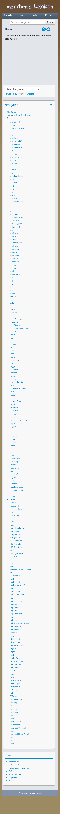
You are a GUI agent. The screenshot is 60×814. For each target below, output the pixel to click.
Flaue (11, 391)
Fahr (11, 131)
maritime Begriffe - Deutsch (19, 115)
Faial (11, 150)
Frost (11, 674)
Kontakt (48, 15)
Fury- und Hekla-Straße (19, 734)
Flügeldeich (14, 483)
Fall (10, 166)
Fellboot (12, 265)
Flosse (12, 455)
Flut (11, 518)
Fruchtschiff (14, 686)
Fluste (12, 512)
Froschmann (14, 670)
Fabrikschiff (14, 122)
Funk (11, 731)
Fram (11, 588)
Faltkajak (13, 182)
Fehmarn (13, 252)
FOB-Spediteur (15, 547)
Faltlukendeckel (16, 176)
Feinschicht (14, 261)
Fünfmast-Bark (16, 721)
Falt (11, 173)
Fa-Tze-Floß (14, 226)
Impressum (14, 761)
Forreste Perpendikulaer (20, 569)
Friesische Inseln (16, 645)
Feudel (12, 293)
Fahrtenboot (14, 144)
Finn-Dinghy (14, 325)
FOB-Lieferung (15, 540)
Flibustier (13, 410)
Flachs (12, 356)
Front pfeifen (15, 664)
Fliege (12, 417)
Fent (11, 277)
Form (11, 566)
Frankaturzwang (16, 594)
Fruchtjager (14, 683)
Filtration (13, 312)
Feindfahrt (14, 258)
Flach (11, 353)
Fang (11, 185)
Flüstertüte (14, 515)
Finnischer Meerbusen (19, 328)
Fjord (11, 350)
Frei (11, 616)
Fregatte (13, 610)
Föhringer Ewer (16, 553)
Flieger (12, 426)
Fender (12, 271)
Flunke (12, 496)
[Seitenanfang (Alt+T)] (42, 105)
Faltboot (13, 179)
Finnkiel (12, 331)
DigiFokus (13, 777)
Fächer (12, 125)
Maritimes (11, 112)
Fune (11, 715)
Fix (10, 347)
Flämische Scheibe (17, 388)
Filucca (12, 315)
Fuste (11, 743)
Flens (11, 398)
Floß (11, 452)
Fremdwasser (15, 626)
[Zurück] (48, 29)
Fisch (11, 337)
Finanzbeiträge (16, 318)
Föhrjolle (13, 556)
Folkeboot (13, 559)
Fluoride (13, 502)
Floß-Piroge (14, 461)
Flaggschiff (14, 369)
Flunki (12, 499)
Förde (12, 563)
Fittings (12, 344)
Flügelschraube (16, 486)
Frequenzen (14, 629)
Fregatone (14, 607)
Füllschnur (14, 712)
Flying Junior (14, 531)
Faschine (13, 198)
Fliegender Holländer (18, 420)
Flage (11, 363)
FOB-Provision (15, 544)
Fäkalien (13, 154)
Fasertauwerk (15, 207)
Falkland (13, 163)
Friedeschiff (14, 639)
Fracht (12, 578)
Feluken (12, 268)
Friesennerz (14, 642)
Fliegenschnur (15, 423)
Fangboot (13, 188)
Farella (12, 195)
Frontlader (14, 667)
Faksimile (13, 160)
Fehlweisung (14, 249)
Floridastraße (15, 448)
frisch (11, 655)
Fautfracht (14, 236)
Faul (11, 230)
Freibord (13, 620)
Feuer (12, 299)
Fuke (11, 705)
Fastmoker (14, 220)
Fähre (12, 134)
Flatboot (13, 385)
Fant (11, 192)
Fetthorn (13, 290)
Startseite (8, 15)
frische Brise (15, 658)
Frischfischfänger (17, 661)
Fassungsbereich (16, 217)
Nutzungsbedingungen (19, 768)
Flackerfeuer (15, 360)
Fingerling (13, 322)
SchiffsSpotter (15, 774)
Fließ (11, 429)
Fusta (11, 740)
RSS (10, 780)
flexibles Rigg (15, 407)
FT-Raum (13, 696)
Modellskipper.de (34, 793)
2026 (23, 793)
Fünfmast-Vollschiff (17, 727)
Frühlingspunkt (16, 689)
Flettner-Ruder (15, 401)
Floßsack (13, 464)
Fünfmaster (14, 724)
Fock (11, 550)
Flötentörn (14, 467)
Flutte (11, 525)
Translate (29, 93)
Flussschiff (14, 506)
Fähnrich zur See (16, 128)
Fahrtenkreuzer (16, 147)
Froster (12, 677)
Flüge (11, 480)
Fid (10, 306)
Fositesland (14, 575)
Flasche (12, 379)
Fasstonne (14, 214)
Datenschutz (14, 764)
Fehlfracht (13, 245)
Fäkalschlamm (15, 157)
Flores (12, 445)
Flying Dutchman (16, 528)
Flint (11, 433)
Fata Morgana (15, 223)
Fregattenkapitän (17, 613)
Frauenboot (14, 604)
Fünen (12, 718)
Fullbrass (13, 708)
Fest (11, 287)
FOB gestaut (14, 537)
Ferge (12, 280)
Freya (11, 636)
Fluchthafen (14, 474)
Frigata (12, 648)
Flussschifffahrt (16, 509)
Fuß (11, 737)
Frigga (12, 651)
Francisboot (14, 591)
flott (11, 471)
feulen (12, 303)
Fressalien (14, 632)
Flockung (13, 436)
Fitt (10, 341)
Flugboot (13, 477)
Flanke (12, 375)
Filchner (12, 309)
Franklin (12, 597)
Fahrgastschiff (15, 141)
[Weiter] (53, 29)
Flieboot (12, 414)
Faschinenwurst (16, 201)
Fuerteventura (15, 699)
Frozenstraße (15, 680)
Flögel (12, 439)
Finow (12, 334)
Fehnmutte (14, 255)
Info (21, 15)
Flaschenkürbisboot (18, 382)
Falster (12, 169)
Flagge (12, 366)
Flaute (12, 395)
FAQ (10, 771)
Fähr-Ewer (14, 138)
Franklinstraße (15, 601)
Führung (13, 702)
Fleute (12, 404)
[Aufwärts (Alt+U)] (44, 29)
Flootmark (13, 442)
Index (35, 15)
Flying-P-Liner (15, 534)
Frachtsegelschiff (17, 585)
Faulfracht (13, 233)
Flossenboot (14, 458)
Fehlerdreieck (15, 242)
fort (11, 572)
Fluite (11, 493)
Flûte (11, 521)
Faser (11, 204)
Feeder (12, 239)
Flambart (13, 372)
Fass (11, 211)
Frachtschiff (14, 582)
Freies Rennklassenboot (20, 623)
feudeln (12, 296)
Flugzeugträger (16, 490)
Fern (11, 284)
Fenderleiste (14, 274)
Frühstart (13, 693)
